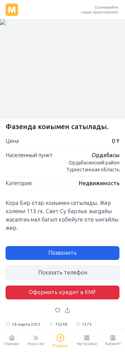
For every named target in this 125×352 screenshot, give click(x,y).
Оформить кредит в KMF (62, 292)
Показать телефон (62, 272)
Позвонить (62, 253)
